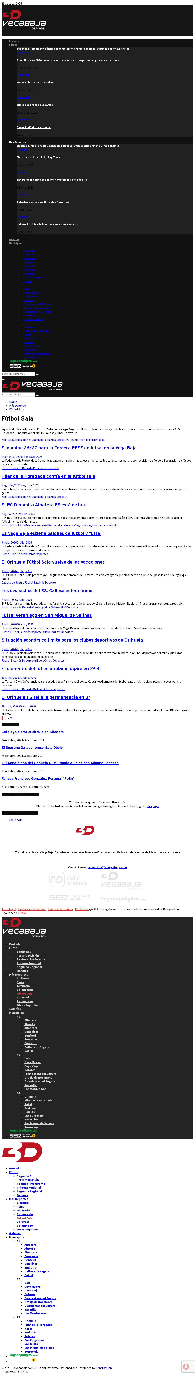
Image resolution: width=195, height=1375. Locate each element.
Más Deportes (17, 142)
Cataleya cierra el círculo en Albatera (33, 732)
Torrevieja (30, 357)
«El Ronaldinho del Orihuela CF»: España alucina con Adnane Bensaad (60, 763)
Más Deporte (59, 440)
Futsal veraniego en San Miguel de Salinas (47, 615)
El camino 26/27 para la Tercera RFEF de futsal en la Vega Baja (69, 448)
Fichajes (22, 971)
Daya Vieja (30, 296)
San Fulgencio (32, 346)
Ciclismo (22, 149)
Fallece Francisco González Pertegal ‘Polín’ (38, 779)
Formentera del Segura (38, 304)
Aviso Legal (9, 909)
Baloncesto (25, 990)
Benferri (29, 266)
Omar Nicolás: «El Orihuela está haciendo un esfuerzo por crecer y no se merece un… (68, 60)
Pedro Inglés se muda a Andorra (36, 82)
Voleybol (23, 997)
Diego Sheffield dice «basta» (34, 127)
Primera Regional (36, 525)
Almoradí (29, 258)
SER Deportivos (71, 607)
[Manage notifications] (186, 1367)
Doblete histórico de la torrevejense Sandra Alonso (47, 224)
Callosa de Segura (35, 277)
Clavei (23, 913)
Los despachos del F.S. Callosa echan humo (47, 591)
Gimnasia (23, 986)
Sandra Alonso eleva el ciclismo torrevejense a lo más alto (52, 179)
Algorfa (28, 254)
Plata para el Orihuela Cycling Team (38, 157)
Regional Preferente (61, 525)
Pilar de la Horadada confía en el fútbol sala (48, 476)
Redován (29, 338)
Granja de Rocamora (36, 308)
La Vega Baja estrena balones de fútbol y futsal (51, 534)
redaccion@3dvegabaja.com (107, 867)
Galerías (14, 239)
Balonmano (25, 1001)
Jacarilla (29, 315)
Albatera (29, 250)
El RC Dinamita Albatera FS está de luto (44, 505)
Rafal (27, 334)
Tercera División (108, 525)
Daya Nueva (31, 292)
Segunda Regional (86, 525)
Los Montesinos (33, 319)
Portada (14, 41)
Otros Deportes (38, 554)
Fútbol (13, 45)
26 (10, 718)
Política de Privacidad (32, 909)
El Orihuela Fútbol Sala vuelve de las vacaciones (53, 562)
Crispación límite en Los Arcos (35, 105)
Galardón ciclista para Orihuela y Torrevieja (43, 202)
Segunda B (23, 52)
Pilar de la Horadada (36, 331)
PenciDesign (104, 1368)
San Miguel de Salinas (37, 353)
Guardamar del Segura (37, 311)
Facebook (15, 820)
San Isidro (30, 350)
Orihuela (29, 327)
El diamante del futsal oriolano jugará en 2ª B (50, 669)
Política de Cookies (60, 909)
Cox (26, 289)
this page (153, 806)
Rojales (28, 342)
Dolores (29, 300)
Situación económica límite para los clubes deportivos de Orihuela (72, 640)
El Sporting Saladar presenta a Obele (32, 747)
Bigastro (29, 273)
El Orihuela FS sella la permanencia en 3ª (46, 697)
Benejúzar (30, 262)
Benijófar (30, 269)
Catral (28, 281)
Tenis (20, 982)
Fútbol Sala (43, 440)
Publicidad (82, 909)
